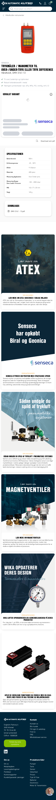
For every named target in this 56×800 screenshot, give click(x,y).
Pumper (33, 764)
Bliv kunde (34, 726)
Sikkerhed (34, 772)
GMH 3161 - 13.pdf (18, 211)
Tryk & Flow (34, 777)
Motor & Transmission (38, 785)
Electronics (34, 783)
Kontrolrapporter (10, 775)
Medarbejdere (9, 766)
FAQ (31, 734)
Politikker (7, 772)
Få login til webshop (37, 729)
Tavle (32, 766)
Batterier (33, 780)
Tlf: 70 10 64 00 (10, 730)
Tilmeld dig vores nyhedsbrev (15, 743)
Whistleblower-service (38, 737)
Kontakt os (34, 724)
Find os (32, 732)
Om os (6, 764)
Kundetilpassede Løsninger (14, 777)
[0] (49, 3)
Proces (32, 775)
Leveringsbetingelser (12, 769)
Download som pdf (48, 141)
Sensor (32, 769)
